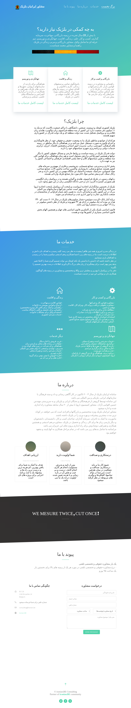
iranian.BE (22, 613)
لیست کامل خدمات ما (31, 103)
